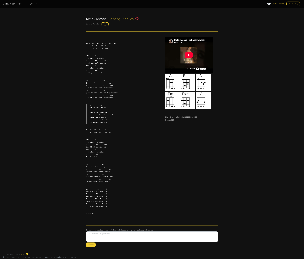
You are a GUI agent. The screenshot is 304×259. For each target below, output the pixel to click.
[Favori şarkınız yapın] (136, 18)
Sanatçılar (24, 4)
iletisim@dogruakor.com (69, 257)
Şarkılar (35, 4)
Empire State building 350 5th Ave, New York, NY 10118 (25, 257)
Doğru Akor (9, 4)
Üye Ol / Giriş (293, 4)
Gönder (91, 245)
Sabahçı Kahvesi (121, 19)
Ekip (23, 254)
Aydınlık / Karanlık (278, 4)
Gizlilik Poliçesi (52, 257)
